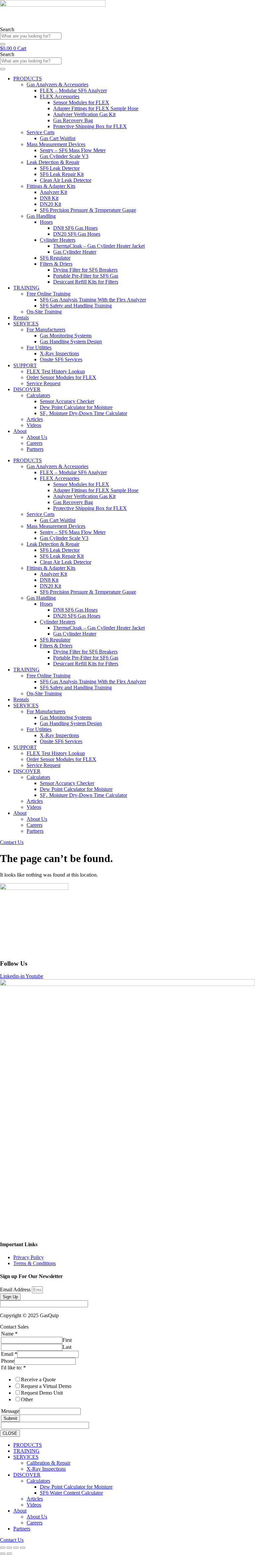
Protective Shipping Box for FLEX (90, 126)
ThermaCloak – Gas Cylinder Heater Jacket (99, 246)
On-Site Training (44, 311)
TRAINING (26, 288)
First (67, 1340)
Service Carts (40, 132)
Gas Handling (41, 216)
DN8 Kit (49, 198)
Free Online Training (48, 294)
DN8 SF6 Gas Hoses (75, 228)
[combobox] (30, 36)
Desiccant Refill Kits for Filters (85, 282)
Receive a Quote (38, 1379)
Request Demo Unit (42, 1393)
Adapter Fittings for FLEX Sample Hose (95, 108)
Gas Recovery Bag (73, 120)
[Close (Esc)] (22, 1548)
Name (9, 1334)
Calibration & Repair (48, 1463)
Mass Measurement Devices (56, 144)
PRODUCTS (27, 78)
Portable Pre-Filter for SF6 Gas (85, 276)
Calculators (38, 395)
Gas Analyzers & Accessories (57, 84)
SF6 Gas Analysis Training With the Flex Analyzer (93, 299)
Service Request (43, 383)
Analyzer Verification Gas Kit (84, 114)
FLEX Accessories (59, 96)
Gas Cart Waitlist (57, 138)
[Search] (2, 44)
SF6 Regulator (55, 258)
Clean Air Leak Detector (65, 180)
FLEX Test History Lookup (56, 371)
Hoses (46, 222)
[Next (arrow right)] (9, 1554)
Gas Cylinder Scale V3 (64, 156)
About (20, 431)
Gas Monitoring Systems (66, 335)
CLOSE (10, 1433)
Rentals (21, 317)
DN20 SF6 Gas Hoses (76, 234)
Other (27, 1399)
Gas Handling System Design (71, 341)
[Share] (16, 1548)
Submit (10, 1418)
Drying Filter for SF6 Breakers (85, 270)
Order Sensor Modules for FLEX (61, 377)
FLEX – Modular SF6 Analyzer (73, 90)
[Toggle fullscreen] (9, 1548)
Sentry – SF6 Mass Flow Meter (73, 150)
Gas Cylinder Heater (74, 252)
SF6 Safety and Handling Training (76, 305)
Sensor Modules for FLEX (81, 102)
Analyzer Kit (53, 192)
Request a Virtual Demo (46, 1386)
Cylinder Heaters (57, 240)
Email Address (16, 1289)
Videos (34, 425)
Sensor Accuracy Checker (67, 401)
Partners (35, 449)
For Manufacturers (46, 329)
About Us (37, 437)
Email (9, 1354)
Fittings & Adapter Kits (51, 186)
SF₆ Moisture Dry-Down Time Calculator (83, 413)
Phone (7, 1361)
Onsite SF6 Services (61, 359)
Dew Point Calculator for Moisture (76, 407)
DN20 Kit (50, 204)
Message (10, 1411)
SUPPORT (25, 365)
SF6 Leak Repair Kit (62, 174)
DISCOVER (27, 389)
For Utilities (39, 347)
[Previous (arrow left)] (2, 1554)
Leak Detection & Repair (53, 162)
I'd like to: (13, 1367)
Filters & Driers (56, 264)
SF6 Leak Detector (60, 168)
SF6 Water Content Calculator (71, 1493)
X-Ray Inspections (59, 353)
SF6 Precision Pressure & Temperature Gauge (88, 210)
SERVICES (26, 323)
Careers (34, 443)
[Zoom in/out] (2, 1548)
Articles (35, 419)
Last (66, 1347)
